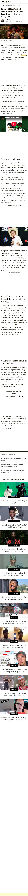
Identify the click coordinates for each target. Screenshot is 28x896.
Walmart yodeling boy (8, 170)
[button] (26, 2)
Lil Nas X (19, 5)
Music (14, 5)
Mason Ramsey (5, 52)
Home (2, 5)
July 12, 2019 (19, 396)
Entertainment (8, 5)
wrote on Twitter (17, 374)
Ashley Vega (10, 19)
